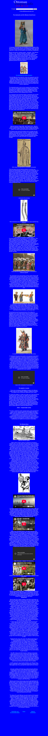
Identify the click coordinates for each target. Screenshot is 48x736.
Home (24, 711)
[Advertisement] (24, 725)
